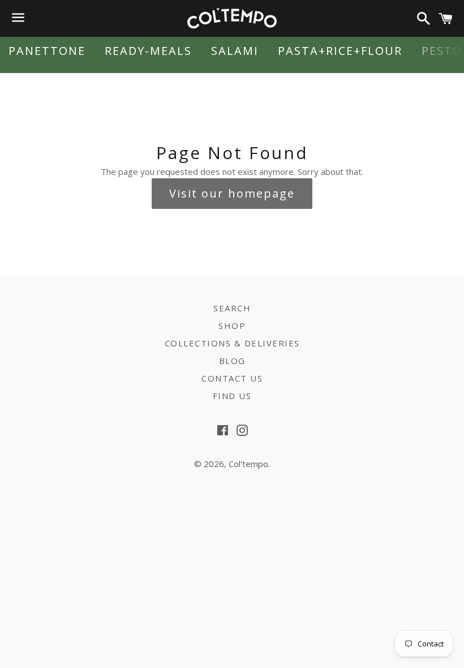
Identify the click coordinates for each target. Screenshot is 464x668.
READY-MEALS (148, 50)
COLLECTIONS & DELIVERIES (232, 343)
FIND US (232, 395)
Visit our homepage (232, 193)
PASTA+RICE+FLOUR (340, 50)
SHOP (232, 325)
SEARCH (232, 308)
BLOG (232, 360)
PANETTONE (46, 50)
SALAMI (235, 50)
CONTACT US (232, 378)
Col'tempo (248, 463)
